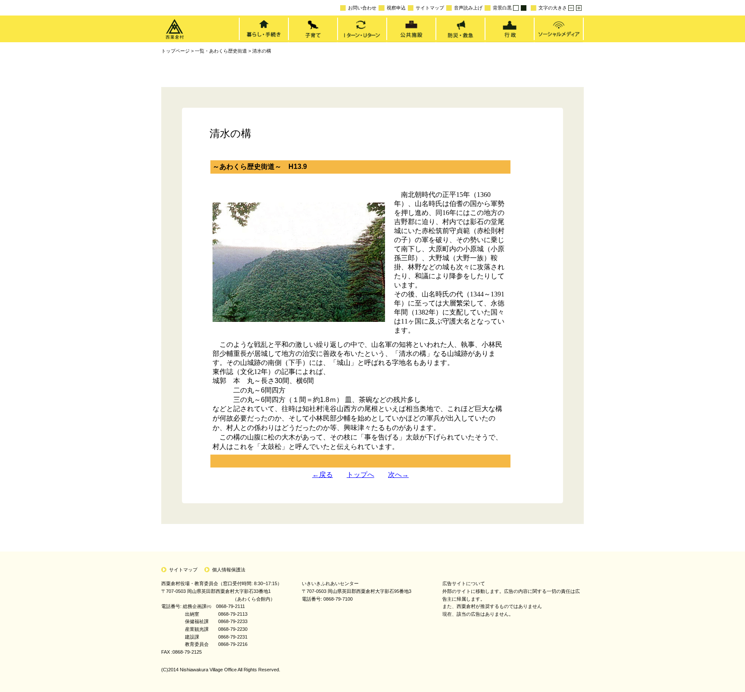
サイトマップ (430, 7)
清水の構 (261, 50)
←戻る (322, 474)
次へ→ (398, 474)
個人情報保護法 (228, 569)
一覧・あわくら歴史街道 (221, 50)
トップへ (360, 474)
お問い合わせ (362, 7)
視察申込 (396, 7)
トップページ (175, 50)
